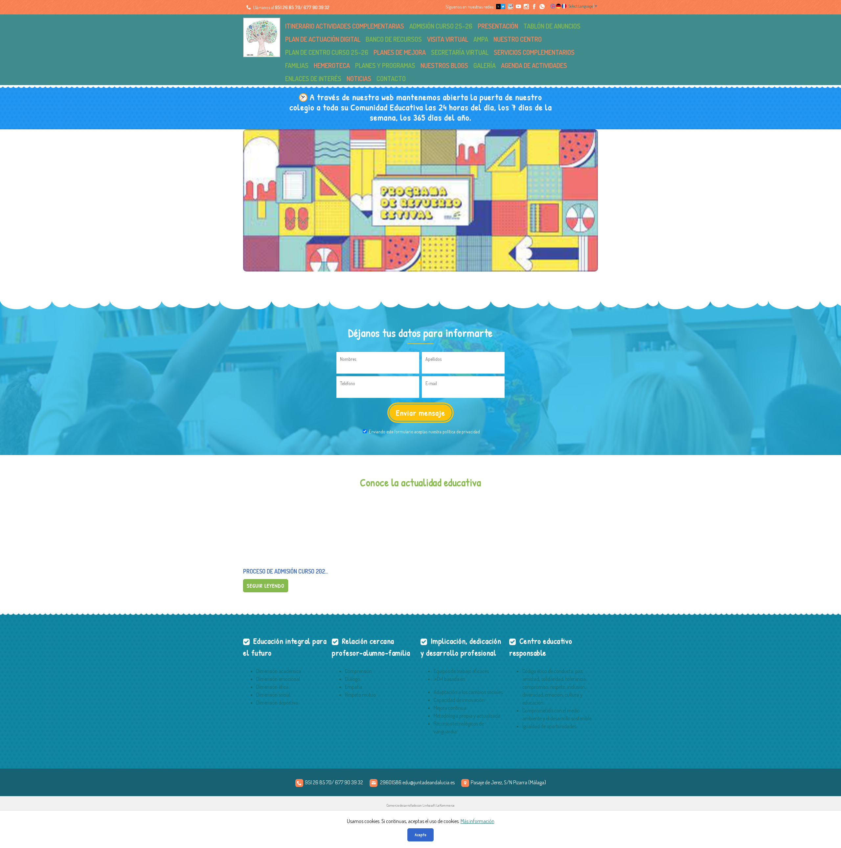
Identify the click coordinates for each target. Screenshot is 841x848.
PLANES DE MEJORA (400, 52)
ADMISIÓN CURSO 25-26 (440, 26)
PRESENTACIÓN (498, 26)
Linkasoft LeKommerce (438, 805)
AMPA (480, 39)
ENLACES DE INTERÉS (313, 78)
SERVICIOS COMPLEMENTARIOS (534, 52)
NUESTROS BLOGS (444, 65)
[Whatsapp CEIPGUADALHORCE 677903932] (542, 7)
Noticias (359, 78)
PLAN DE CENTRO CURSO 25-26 (326, 52)
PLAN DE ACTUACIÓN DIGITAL (322, 39)
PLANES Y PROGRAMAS (385, 65)
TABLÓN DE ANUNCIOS (551, 26)
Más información (477, 821)
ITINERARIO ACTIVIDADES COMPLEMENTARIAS (344, 26)
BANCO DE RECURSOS (394, 39)
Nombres (348, 359)
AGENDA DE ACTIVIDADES (534, 65)
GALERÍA (484, 65)
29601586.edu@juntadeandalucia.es (417, 782)
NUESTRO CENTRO (517, 39)
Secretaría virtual (460, 52)
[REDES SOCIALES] (510, 7)
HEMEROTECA (332, 65)
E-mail (431, 383)
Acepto (420, 834)
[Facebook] (534, 7)
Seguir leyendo (265, 585)
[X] (500, 7)
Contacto (391, 78)
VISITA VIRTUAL (447, 39)
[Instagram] (526, 7)
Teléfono (347, 383)
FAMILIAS (296, 65)
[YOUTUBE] (518, 7)
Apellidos (433, 359)
